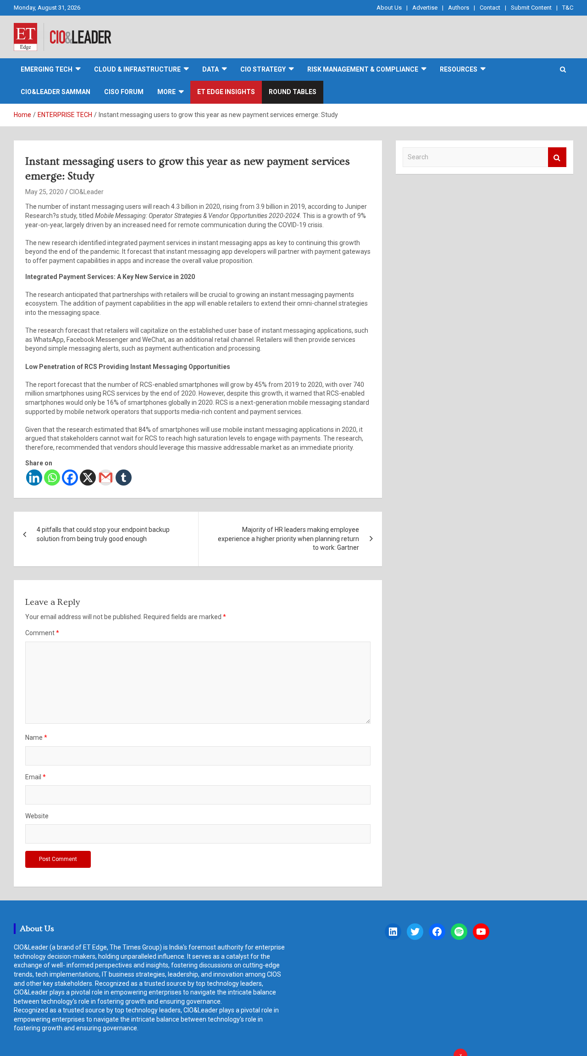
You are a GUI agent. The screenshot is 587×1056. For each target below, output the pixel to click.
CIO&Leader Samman (55, 91)
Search (557, 157)
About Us (389, 7)
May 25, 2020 (44, 192)
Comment (42, 633)
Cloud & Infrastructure (137, 69)
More (166, 91)
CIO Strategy (263, 69)
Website (37, 816)
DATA (210, 69)
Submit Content (531, 7)
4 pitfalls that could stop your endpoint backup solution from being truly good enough (103, 534)
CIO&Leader (86, 192)
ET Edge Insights (226, 91)
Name (36, 737)
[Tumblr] (124, 477)
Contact (490, 7)
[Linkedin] (34, 477)
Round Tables (292, 91)
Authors (458, 7)
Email (35, 777)
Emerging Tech (46, 69)
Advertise (424, 7)
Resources (458, 69)
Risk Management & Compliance (362, 69)
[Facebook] (70, 477)
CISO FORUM (124, 91)
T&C (567, 7)
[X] (88, 477)
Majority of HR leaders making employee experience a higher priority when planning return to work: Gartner (288, 538)
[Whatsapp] (52, 477)
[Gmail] (106, 477)
